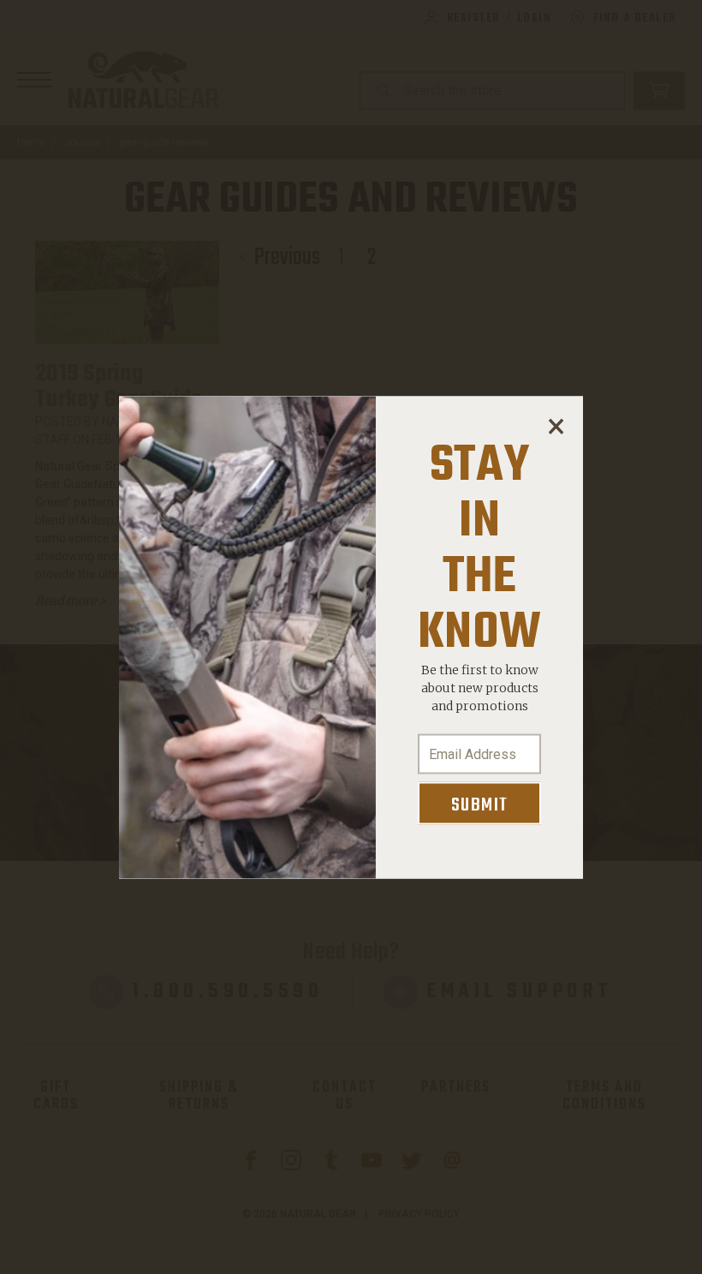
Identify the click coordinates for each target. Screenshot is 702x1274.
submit (480, 804)
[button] (555, 422)
